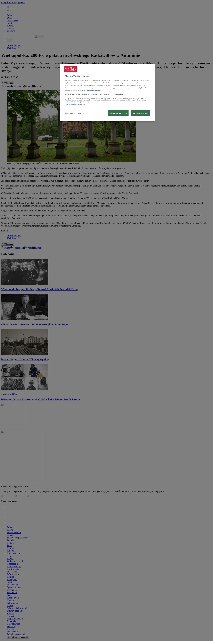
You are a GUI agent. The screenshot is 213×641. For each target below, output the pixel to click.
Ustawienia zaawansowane (75, 113)
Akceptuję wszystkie (140, 113)
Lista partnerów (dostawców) (75, 104)
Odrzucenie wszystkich (118, 113)
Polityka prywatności (93, 90)
